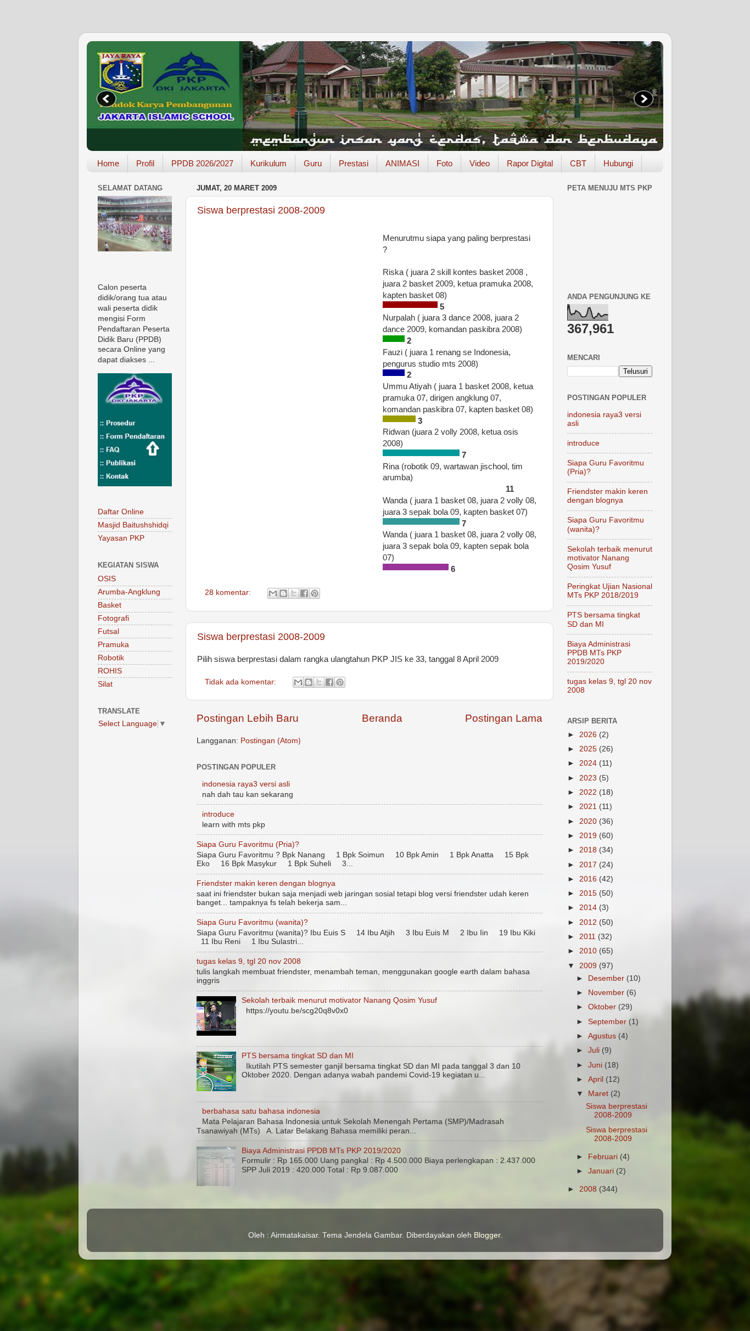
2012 (589, 922)
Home (108, 163)
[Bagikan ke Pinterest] (314, 593)
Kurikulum (268, 163)
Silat (105, 684)
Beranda (382, 718)
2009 (589, 966)
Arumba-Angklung (129, 592)
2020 (589, 821)
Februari (604, 1157)
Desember (607, 978)
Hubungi (618, 163)
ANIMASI (402, 163)
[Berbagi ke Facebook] (304, 593)
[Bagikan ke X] (293, 593)
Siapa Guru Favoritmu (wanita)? (252, 922)
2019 (589, 836)
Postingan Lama (503, 718)
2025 (589, 749)
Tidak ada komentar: (241, 682)
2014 (589, 907)
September (608, 1022)
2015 (589, 893)
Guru (313, 163)
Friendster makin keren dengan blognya (266, 883)
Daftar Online (121, 512)
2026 (589, 735)
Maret (599, 1093)
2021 (589, 806)
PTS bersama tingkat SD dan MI (298, 1056)
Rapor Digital (530, 163)
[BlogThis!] (283, 593)
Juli (595, 1050)
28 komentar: (229, 592)
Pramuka (113, 645)
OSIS (107, 579)
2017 (589, 865)
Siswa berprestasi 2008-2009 (261, 210)
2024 (589, 763)
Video (479, 163)
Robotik (111, 658)
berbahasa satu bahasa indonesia (261, 1111)
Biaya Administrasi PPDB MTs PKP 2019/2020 (321, 1151)
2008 (589, 1189)
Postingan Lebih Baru (248, 718)
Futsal (108, 631)
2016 (589, 879)
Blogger (487, 1235)
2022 (589, 792)
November (607, 993)
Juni (596, 1065)
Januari (602, 1171)
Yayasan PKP (121, 538)
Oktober (603, 1007)
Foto (444, 163)
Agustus (603, 1036)
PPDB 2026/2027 (202, 163)
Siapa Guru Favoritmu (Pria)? (248, 844)
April (597, 1079)
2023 (589, 778)
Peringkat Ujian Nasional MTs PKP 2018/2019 (609, 590)
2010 (589, 951)
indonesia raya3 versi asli (246, 784)
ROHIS (110, 671)
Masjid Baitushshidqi (133, 525)
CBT (578, 163)
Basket (109, 605)
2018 (589, 850)
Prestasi (353, 163)
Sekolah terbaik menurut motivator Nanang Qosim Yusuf (339, 1000)
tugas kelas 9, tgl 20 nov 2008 (249, 961)
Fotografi (113, 618)
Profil (145, 163)
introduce (218, 814)
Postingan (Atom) (270, 741)
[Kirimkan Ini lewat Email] (272, 593)
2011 (588, 937)
